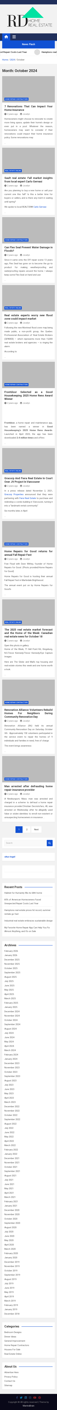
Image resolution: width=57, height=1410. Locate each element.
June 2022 (9, 1132)
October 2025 (10, 968)
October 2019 (10, 1270)
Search (50, 843)
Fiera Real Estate (27, 498)
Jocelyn (26, 114)
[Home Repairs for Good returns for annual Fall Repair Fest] (28, 534)
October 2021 (10, 1167)
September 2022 (12, 1119)
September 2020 (12, 1223)
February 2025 (11, 1003)
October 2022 (10, 1115)
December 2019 (11, 1262)
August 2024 (10, 1028)
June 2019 (9, 1288)
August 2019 (10, 1279)
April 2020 (9, 1244)
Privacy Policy (11, 1376)
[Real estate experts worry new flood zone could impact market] (28, 298)
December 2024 (11, 1011)
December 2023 (11, 1063)
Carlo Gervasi (39, 207)
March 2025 (10, 998)
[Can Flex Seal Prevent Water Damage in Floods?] (28, 230)
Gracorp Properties (14, 494)
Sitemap (8, 1385)
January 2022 (10, 1154)
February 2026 (11, 951)
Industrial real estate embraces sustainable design (28, 920)
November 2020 (12, 1214)
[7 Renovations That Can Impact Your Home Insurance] (28, 89)
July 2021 (8, 1180)
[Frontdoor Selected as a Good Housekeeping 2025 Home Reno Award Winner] (28, 375)
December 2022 (11, 1106)
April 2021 (9, 1193)
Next (36, 829)
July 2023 (8, 1085)
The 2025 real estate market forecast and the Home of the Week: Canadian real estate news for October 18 (28, 633)
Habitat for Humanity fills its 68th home (23, 893)
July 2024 (8, 1033)
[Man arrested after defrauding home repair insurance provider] (28, 769)
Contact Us (9, 1381)
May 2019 (9, 1292)
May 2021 (9, 1188)
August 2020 (10, 1227)
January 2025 (10, 1007)
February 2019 (11, 1305)
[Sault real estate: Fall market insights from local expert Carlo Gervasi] (28, 161)
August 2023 (10, 1080)
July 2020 (8, 1231)
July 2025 (8, 981)
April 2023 (9, 1098)
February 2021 (11, 1201)
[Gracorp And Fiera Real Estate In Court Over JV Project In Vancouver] (28, 461)
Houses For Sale (12, 1349)
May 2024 (9, 1041)
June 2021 (9, 1184)
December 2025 (11, 959)
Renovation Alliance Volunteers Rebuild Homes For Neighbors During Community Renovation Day (28, 713)
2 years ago (12, 114)
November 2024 (12, 1015)
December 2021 (11, 1158)
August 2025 (10, 977)
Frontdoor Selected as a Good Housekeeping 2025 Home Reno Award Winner (28, 395)
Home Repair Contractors (16, 99)
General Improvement (14, 1341)
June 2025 (9, 985)
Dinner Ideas (10, 1336)
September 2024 (12, 1024)
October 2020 (10, 1218)
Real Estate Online (13, 171)
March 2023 (10, 1102)
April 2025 (9, 994)
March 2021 (10, 1197)
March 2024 (10, 1050)
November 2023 (12, 1067)
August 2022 (10, 1123)
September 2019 (12, 1275)
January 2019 (10, 1309)
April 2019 (9, 1296)
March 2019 (10, 1300)
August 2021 (10, 1175)
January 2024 (10, 1059)
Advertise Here (11, 1372)
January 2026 (10, 955)
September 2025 (12, 972)
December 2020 (11, 1210)
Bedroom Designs (12, 1332)
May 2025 (9, 990)
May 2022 (9, 1136)
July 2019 (8, 1283)
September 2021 (12, 1171)
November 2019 (12, 1266)
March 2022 (10, 1145)
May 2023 (9, 1093)
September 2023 (12, 1076)
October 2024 (10, 1020)
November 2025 (12, 964)
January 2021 (10, 1205)
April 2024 (9, 1046)
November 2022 (12, 1110)
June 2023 (9, 1089)
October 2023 (10, 1072)
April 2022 (9, 1141)
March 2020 (10, 1249)
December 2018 (11, 1313)
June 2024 (9, 1037)
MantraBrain (28, 1405)
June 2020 (9, 1236)
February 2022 (11, 1149)
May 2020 (9, 1240)
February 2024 (11, 1054)
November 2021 (12, 1162)
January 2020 (10, 1257)
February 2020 (11, 1253)
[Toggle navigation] (14, 36)
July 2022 (8, 1128)
